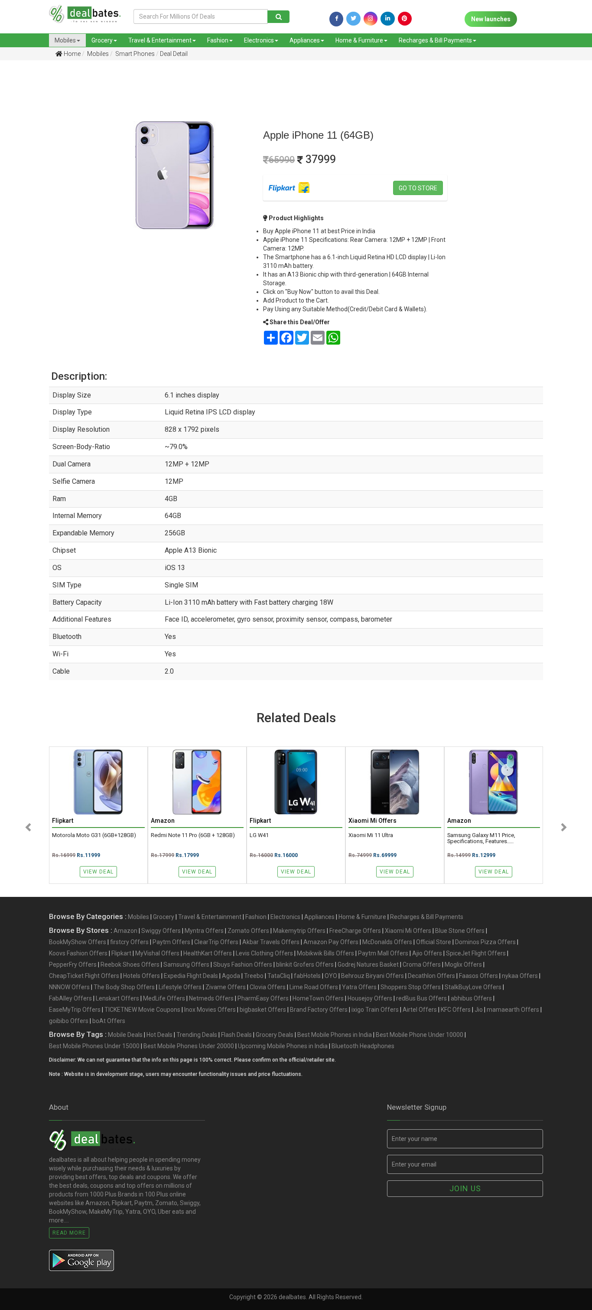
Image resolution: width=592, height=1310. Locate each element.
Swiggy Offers (161, 930)
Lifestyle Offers (180, 987)
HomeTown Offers (318, 998)
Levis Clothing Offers (264, 953)
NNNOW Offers (69, 987)
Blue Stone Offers (460, 930)
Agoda (231, 975)
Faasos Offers (478, 975)
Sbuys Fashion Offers (242, 964)
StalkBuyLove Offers (473, 987)
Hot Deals (159, 1034)
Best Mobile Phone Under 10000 (419, 1034)
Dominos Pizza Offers (485, 942)
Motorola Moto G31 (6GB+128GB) (94, 835)
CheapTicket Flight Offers (84, 975)
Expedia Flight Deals (191, 975)
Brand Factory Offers (319, 1009)
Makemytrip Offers (299, 930)
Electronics (259, 40)
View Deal (98, 872)
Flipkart (121, 953)
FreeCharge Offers (355, 930)
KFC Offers (456, 1009)
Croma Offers (422, 964)
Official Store (433, 942)
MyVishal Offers (157, 953)
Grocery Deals (274, 1034)
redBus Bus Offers (421, 998)
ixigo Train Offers (375, 1009)
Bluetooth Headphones (363, 1046)
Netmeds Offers (211, 998)
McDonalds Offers (387, 942)
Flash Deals (236, 1034)
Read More (69, 1233)
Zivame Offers (225, 987)
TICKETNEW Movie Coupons (142, 1009)
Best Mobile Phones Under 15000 (94, 1046)
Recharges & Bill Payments (435, 40)
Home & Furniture (359, 40)
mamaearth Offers (513, 1009)
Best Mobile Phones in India (334, 1034)
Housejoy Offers (370, 998)
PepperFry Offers (73, 964)
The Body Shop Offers (124, 987)
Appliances (304, 40)
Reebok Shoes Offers (130, 964)
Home (71, 53)
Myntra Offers (204, 930)
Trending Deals (196, 1034)
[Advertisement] (43, 203)
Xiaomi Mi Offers (408, 930)
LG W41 (259, 835)
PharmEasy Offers (263, 998)
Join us (465, 1188)
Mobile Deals (125, 1034)
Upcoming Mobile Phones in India (283, 1046)
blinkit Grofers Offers (305, 964)
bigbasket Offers (263, 1009)
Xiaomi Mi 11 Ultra (370, 835)
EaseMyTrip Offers (75, 1009)
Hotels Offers (141, 975)
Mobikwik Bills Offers (325, 953)
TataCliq (278, 975)
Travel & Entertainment (160, 40)
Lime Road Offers (313, 987)
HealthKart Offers (207, 953)
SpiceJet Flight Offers (476, 953)
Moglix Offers (463, 964)
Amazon (125, 930)
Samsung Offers (186, 964)
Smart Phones (134, 53)
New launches (491, 19)
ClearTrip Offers (216, 942)
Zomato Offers (248, 930)
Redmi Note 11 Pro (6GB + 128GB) (193, 835)
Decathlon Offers (431, 975)
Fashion (217, 40)
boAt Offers (108, 1020)
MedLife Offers (164, 998)
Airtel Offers (420, 1009)
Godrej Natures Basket (368, 964)
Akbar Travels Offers (270, 942)
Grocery (102, 40)
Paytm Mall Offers (383, 953)
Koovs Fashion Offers (78, 953)
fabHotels (307, 975)
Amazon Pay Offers (330, 942)
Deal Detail (174, 53)
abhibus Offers (471, 998)
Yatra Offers (359, 987)
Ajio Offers (427, 953)
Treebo (253, 975)
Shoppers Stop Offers (411, 987)
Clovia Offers (268, 987)
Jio (479, 1009)
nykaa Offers (520, 975)
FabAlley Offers (70, 998)
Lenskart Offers (117, 998)
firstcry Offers (129, 942)
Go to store (418, 188)
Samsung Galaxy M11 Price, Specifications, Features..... (481, 838)
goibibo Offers (68, 1020)
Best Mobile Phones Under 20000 (188, 1046)
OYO (331, 975)
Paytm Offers (171, 942)
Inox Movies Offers (210, 1009)
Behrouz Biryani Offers (372, 975)
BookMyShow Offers (77, 942)
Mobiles (65, 40)
